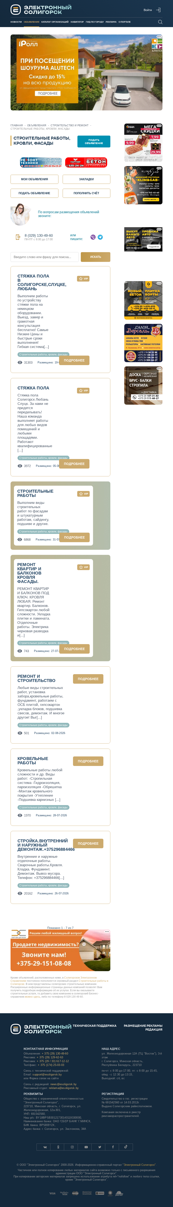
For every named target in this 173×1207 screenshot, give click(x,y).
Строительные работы (35, 493)
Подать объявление (94, 141)
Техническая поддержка (94, 1026)
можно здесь (32, 996)
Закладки (86, 179)
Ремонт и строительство (37, 678)
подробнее (74, 360)
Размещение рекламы (143, 1026)
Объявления (31, 22)
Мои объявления (34, 179)
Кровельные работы (33, 760)
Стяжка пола (33, 388)
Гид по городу (95, 22)
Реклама (111, 22)
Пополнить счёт (86, 193)
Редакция (153, 1029)
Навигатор (77, 22)
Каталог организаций (55, 22)
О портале (125, 22)
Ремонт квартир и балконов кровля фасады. (29, 573)
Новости (16, 22)
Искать (95, 256)
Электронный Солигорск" (140, 1164)
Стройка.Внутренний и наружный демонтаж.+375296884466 (46, 845)
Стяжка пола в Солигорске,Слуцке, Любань (42, 282)
